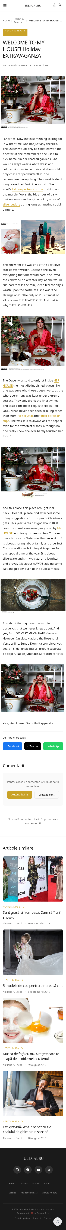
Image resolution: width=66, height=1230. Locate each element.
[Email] (49, 1170)
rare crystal (25, 416)
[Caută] (61, 5)
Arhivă (35, 1183)
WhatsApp (54, 746)
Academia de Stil (29, 1192)
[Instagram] (17, 1170)
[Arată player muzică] (57, 1221)
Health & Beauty (19, 20)
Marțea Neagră (49, 1192)
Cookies (47, 1218)
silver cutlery (11, 204)
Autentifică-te (19, 794)
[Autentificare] (55, 5)
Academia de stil (13, 906)
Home (6, 20)
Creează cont (47, 794)
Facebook (13, 746)
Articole (24, 1183)
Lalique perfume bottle (27, 189)
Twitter (34, 746)
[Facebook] (28, 1170)
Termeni (37, 1218)
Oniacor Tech (43, 1213)
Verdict (12, 1192)
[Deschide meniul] (5, 5)
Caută (47, 1183)
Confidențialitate (22, 1218)
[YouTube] (38, 1170)
